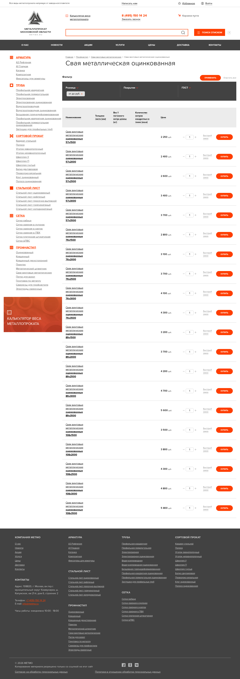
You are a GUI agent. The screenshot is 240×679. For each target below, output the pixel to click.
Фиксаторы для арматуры (81, 560)
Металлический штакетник (82, 628)
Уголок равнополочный (187, 552)
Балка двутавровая (185, 573)
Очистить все (229, 78)
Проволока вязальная (186, 577)
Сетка (126, 592)
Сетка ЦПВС (128, 620)
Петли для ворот (76, 637)
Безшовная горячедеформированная (141, 569)
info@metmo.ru (30, 603)
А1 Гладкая (73, 548)
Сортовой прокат (188, 537)
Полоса (179, 548)
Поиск (183, 32)
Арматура (75, 537)
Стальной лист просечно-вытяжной (86, 586)
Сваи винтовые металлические (106, 57)
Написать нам (129, 3)
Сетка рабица (129, 599)
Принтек (72, 624)
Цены (151, 45)
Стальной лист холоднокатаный (84, 594)
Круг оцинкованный (185, 581)
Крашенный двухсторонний (82, 620)
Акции (88, 45)
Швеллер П (181, 565)
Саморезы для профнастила (82, 645)
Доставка (183, 45)
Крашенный (74, 616)
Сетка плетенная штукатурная (137, 615)
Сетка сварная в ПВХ (133, 611)
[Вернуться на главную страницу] (36, 34)
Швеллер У (181, 560)
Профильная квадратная (134, 543)
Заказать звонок (131, 19)
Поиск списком (212, 32)
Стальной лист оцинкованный (83, 578)
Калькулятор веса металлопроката (80, 17)
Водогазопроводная (132, 560)
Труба (126, 537)
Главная (69, 57)
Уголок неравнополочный (188, 556)
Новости (56, 45)
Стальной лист (79, 571)
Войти (208, 3)
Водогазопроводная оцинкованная (140, 565)
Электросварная (130, 552)
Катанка (72, 552)
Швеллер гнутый (183, 569)
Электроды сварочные (80, 650)
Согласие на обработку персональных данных (41, 671)
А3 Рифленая (75, 543)
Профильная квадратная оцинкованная (142, 573)
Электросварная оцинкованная (138, 556)
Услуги (120, 45)
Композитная (75, 556)
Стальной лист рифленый (81, 582)
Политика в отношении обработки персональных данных (128, 671)
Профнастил (82, 57)
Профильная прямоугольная (136, 548)
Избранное (188, 3)
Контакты (215, 45)
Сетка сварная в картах (134, 607)
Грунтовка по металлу (79, 641)
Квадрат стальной (184, 543)
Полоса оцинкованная (186, 586)
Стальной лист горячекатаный (83, 590)
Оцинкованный (76, 612)
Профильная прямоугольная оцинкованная (144, 577)
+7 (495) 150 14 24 (36, 600)
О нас (25, 45)
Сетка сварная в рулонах (134, 603)
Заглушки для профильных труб (138, 581)
